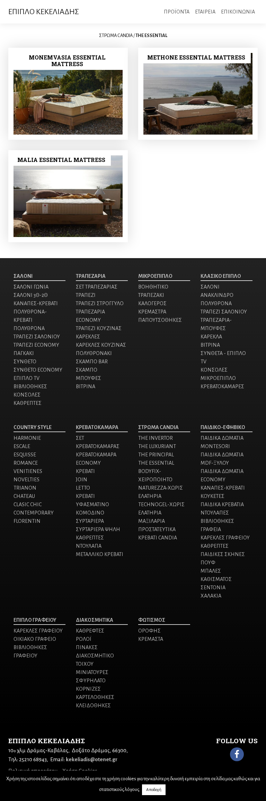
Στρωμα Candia (158, 427)
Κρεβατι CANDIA (157, 537)
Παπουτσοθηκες (160, 320)
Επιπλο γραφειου (35, 620)
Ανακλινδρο (217, 295)
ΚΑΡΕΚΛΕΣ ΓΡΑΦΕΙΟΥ (225, 537)
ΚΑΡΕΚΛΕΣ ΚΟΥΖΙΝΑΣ (101, 345)
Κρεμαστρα (152, 312)
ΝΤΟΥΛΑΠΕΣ (215, 513)
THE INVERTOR (155, 438)
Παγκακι (24, 353)
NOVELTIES (26, 479)
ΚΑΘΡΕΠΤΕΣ (28, 403)
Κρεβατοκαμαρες (222, 386)
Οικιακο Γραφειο (35, 639)
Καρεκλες (88, 336)
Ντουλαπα (88, 546)
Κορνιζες (88, 689)
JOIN (81, 479)
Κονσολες (27, 395)
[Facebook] (237, 754)
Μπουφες (88, 378)
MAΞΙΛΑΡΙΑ (151, 521)
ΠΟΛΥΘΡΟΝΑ (216, 303)
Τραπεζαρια (91, 276)
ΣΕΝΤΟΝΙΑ (213, 587)
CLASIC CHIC (28, 504)
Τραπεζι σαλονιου (37, 336)
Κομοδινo (90, 513)
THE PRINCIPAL (156, 454)
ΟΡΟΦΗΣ (149, 631)
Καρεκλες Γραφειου (38, 631)
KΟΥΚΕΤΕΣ (212, 496)
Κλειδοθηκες (93, 705)
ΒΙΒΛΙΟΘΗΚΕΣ (217, 521)
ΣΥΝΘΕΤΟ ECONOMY (38, 370)
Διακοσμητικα (94, 620)
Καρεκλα (211, 336)
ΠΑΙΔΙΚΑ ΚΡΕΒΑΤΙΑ (222, 504)
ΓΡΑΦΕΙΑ (211, 529)
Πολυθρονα (29, 328)
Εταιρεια (205, 12)
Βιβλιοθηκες (30, 386)
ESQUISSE (25, 454)
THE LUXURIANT (157, 446)
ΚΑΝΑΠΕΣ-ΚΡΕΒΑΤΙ (36, 303)
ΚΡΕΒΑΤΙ (85, 471)
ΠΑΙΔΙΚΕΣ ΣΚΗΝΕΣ (223, 554)
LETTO (83, 488)
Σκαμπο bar (92, 361)
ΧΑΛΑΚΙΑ (211, 596)
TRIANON (25, 488)
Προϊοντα (176, 12)
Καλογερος (152, 303)
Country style (33, 427)
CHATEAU (24, 496)
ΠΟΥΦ (208, 562)
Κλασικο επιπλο (221, 276)
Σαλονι (23, 276)
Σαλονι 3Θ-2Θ (31, 295)
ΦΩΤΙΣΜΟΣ (151, 620)
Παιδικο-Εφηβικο (223, 427)
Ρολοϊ (83, 639)
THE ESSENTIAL (156, 463)
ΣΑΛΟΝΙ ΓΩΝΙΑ (31, 287)
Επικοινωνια (238, 12)
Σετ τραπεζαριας (96, 287)
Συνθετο (25, 361)
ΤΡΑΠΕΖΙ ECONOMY (36, 345)
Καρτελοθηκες (95, 697)
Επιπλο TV (26, 378)
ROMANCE (26, 463)
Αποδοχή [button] (153, 790)
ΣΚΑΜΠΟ (86, 370)
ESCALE (22, 446)
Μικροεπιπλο (155, 276)
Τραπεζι (86, 295)
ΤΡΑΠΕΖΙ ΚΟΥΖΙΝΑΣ (99, 328)
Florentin (27, 521)
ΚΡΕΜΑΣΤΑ (150, 639)
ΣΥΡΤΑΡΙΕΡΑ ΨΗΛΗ (98, 529)
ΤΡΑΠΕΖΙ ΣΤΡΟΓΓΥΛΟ (100, 303)
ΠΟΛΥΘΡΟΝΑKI (94, 353)
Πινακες (87, 647)
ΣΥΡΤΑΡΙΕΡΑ (90, 521)
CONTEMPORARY (34, 513)
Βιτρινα (85, 386)
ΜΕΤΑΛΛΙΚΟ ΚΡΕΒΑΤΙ (99, 554)
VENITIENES (28, 471)
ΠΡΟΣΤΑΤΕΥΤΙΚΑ (157, 529)
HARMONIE (27, 438)
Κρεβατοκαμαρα (97, 427)
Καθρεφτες (90, 631)
